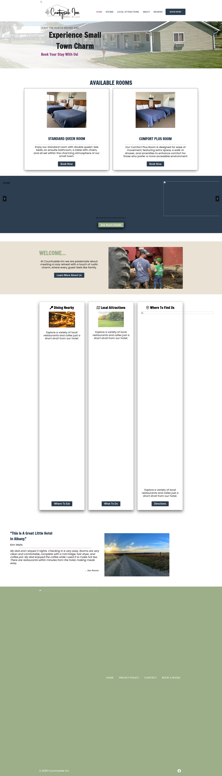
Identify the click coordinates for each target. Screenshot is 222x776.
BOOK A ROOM (171, 677)
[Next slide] (217, 198)
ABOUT (146, 12)
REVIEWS (158, 12)
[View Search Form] (41, 2)
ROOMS (109, 12)
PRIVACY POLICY (129, 677)
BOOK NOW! (175, 12)
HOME (99, 12)
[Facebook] (179, 770)
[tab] (97, 217)
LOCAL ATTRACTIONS (128, 12)
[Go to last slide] (4, 198)
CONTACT (150, 677)
